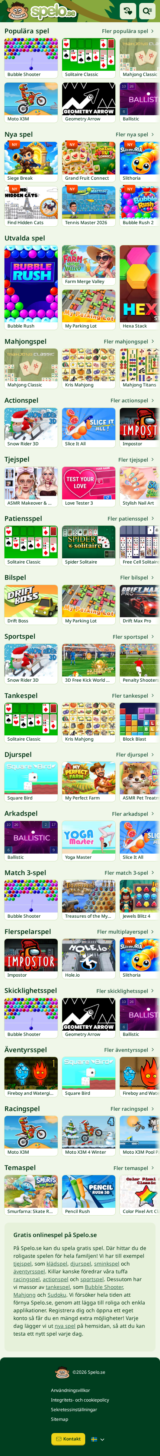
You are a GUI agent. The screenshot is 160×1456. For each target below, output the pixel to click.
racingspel (26, 1279)
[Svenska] (98, 1439)
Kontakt (72, 1439)
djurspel (80, 1263)
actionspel (55, 1279)
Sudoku (57, 1294)
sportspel (92, 1279)
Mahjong (24, 1294)
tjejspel (22, 1263)
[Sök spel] (147, 11)
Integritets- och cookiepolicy (80, 1400)
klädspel (57, 1263)
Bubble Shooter (104, 1286)
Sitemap (59, 1419)
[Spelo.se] (41, 11)
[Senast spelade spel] (128, 11)
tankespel (58, 1286)
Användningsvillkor (70, 1390)
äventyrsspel (29, 1271)
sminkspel (106, 1263)
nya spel (65, 1325)
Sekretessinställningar (74, 1409)
